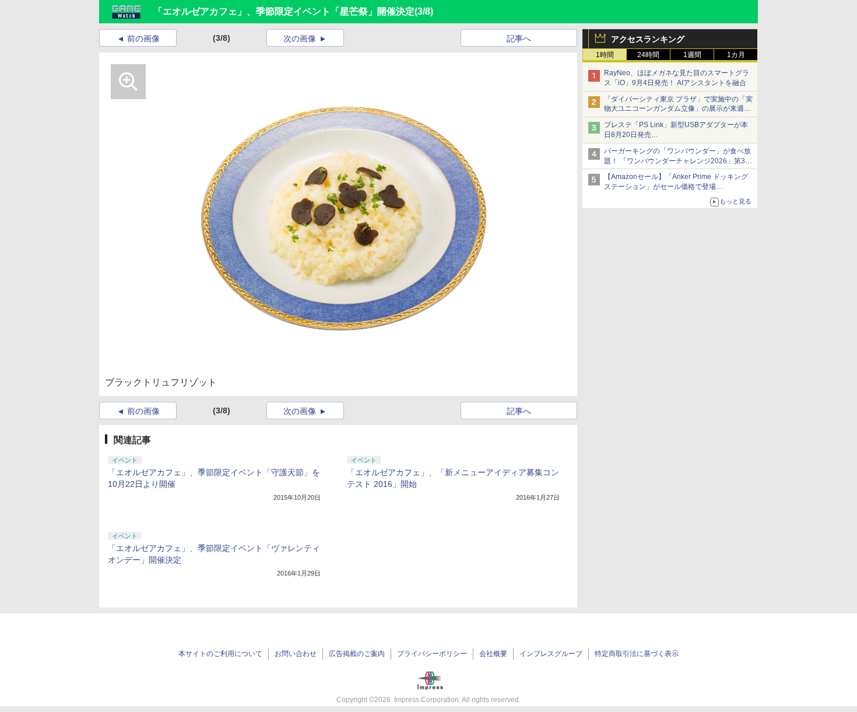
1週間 (692, 55)
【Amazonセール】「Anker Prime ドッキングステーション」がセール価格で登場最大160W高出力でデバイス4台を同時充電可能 (678, 187)
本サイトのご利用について (220, 654)
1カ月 (736, 55)
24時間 (648, 55)
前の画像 (143, 38)
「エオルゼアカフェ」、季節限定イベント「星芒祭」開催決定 (284, 11)
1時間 (605, 55)
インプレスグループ (550, 654)
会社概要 (493, 654)
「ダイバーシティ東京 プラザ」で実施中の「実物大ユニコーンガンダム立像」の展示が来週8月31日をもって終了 (678, 109)
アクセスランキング (647, 39)
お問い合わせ (296, 654)
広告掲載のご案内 (357, 654)
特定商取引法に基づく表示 (637, 654)
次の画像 (299, 38)
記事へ (519, 38)
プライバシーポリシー (432, 654)
